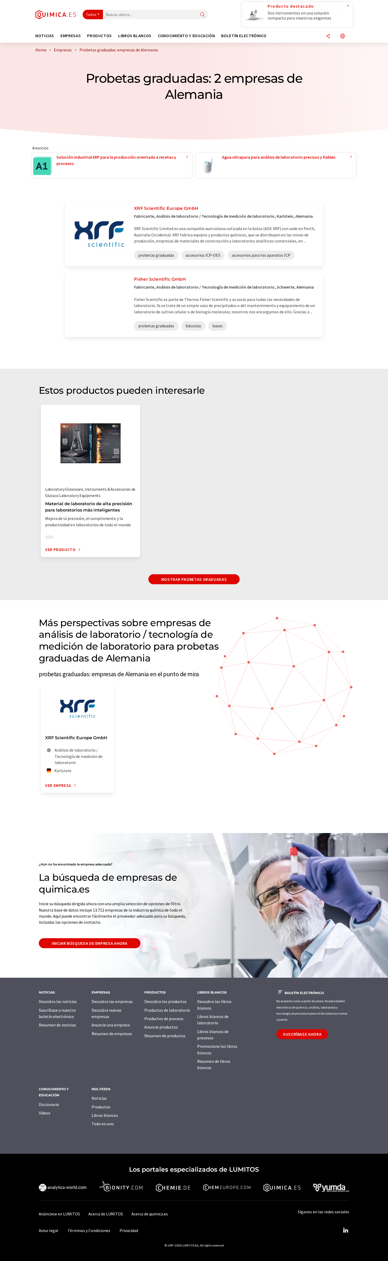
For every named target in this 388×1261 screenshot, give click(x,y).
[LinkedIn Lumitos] (345, 1230)
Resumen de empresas (112, 1033)
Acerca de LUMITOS (105, 1213)
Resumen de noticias (57, 1025)
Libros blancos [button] (135, 35)
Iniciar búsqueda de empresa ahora (89, 943)
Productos (101, 1106)
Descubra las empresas (112, 1001)
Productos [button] (99, 35)
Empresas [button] (70, 35)
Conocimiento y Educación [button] (186, 35)
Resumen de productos (165, 1035)
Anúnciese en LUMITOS (59, 1213)
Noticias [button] (44, 35)
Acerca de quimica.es (149, 1213)
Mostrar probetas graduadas (194, 579)
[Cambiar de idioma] (342, 36)
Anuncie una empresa (111, 1025)
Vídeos (44, 1113)
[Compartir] (328, 36)
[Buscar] (202, 15)
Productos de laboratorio (167, 1010)
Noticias (99, 1098)
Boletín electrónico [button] (243, 35)
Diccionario (49, 1104)
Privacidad (129, 1230)
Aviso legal (48, 1230)
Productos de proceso (163, 1018)
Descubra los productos (165, 1001)
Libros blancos (105, 1115)
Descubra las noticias (58, 1001)
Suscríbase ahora (302, 1034)
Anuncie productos (161, 1027)
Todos (91, 14)
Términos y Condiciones (89, 1230)
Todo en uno (103, 1123)
